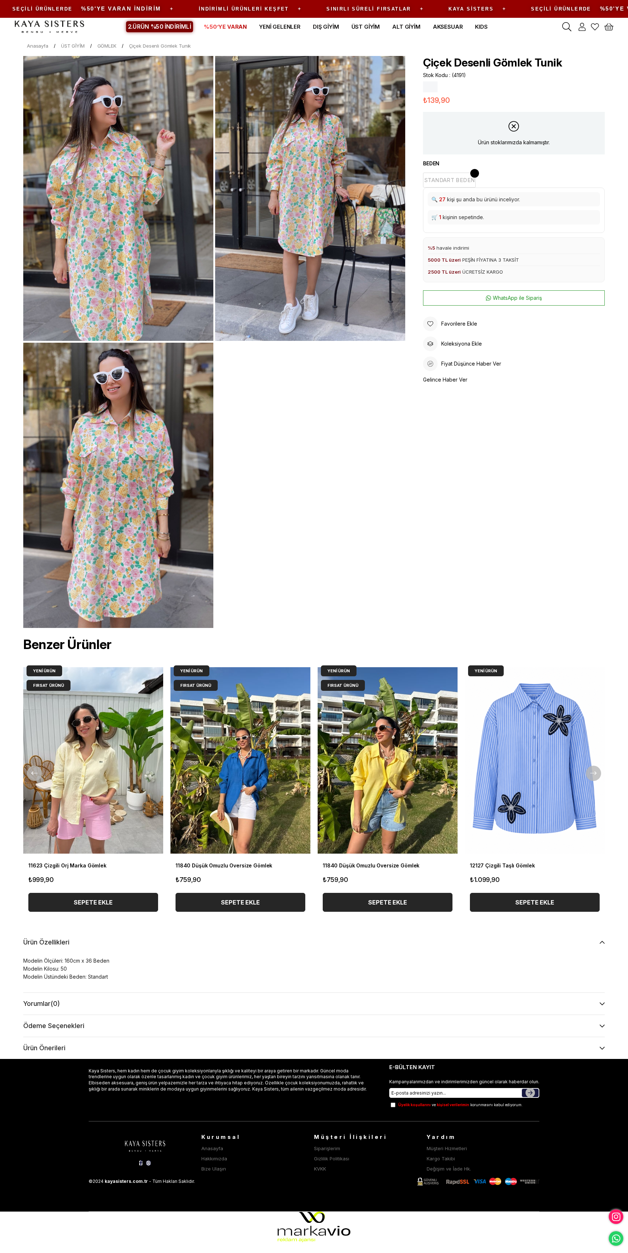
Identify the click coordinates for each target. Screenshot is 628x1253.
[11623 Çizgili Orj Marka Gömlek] (93, 760)
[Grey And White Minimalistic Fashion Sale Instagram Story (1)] (145, 1145)
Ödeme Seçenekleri (53, 1026)
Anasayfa (212, 1148)
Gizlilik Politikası (331, 1158)
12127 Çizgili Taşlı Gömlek (502, 865)
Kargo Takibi (441, 1158)
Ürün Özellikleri (46, 942)
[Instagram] (148, 1163)
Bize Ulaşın (213, 1169)
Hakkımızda (214, 1158)
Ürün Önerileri (44, 1048)
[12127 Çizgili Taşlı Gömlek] (535, 760)
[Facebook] (140, 1163)
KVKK (320, 1169)
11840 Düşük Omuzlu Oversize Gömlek (224, 865)
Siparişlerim (327, 1148)
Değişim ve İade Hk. (449, 1169)
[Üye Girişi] (582, 27)
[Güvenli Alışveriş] (478, 1181)
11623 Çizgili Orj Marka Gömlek (67, 865)
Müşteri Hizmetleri (447, 1148)
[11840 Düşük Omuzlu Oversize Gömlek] (240, 760)
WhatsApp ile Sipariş (517, 298)
